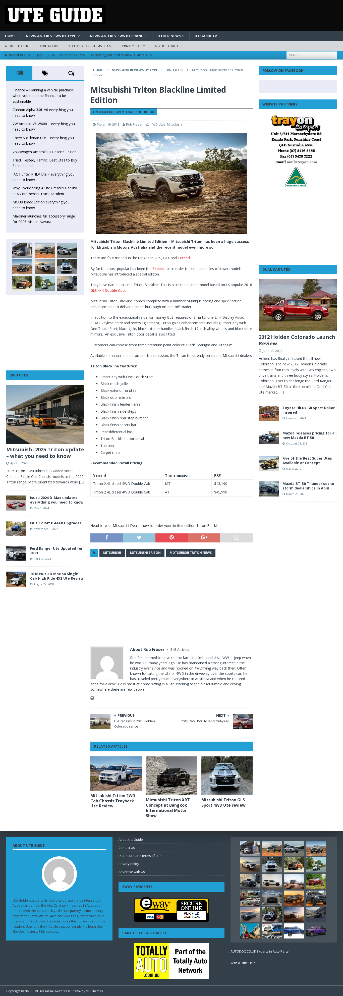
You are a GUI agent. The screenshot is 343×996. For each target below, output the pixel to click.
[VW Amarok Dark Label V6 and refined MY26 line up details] (316, 914)
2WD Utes (19, 375)
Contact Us (49, 46)
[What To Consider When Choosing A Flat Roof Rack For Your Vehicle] (272, 930)
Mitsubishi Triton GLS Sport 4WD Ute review (223, 802)
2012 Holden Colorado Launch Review (297, 340)
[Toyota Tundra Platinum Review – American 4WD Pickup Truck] (250, 914)
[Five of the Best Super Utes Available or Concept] (269, 463)
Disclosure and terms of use (90, 46)
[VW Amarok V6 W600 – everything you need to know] (67, 250)
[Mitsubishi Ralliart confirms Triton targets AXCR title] (316, 881)
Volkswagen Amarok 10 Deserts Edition (45, 151)
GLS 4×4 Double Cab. (108, 290)
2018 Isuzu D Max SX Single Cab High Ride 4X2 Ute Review (57, 576)
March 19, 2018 (108, 124)
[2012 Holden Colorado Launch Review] (298, 305)
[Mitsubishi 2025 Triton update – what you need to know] (45, 414)
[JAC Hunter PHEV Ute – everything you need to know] (22, 283)
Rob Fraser (134, 124)
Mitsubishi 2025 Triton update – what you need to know (45, 452)
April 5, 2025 (19, 463)
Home (10, 35)
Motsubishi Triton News (191, 552)
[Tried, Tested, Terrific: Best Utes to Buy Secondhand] (67, 266)
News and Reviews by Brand (117, 35)
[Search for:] (312, 54)
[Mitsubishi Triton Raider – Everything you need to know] (294, 914)
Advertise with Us (168, 46)
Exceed (184, 257)
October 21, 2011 (297, 443)
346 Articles (179, 649)
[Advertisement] (171, 598)
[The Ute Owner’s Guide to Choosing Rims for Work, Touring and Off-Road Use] (294, 881)
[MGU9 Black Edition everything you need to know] (67, 283)
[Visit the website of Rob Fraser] (92, 698)
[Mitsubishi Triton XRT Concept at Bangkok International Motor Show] (171, 775)
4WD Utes (158, 124)
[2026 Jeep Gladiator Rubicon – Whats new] (316, 930)
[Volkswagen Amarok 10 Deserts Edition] (45, 266)
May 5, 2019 (293, 468)
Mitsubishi (175, 124)
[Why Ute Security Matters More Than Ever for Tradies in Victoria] (250, 930)
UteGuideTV (206, 35)
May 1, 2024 (41, 508)
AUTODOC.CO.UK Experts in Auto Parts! (260, 951)
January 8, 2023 (296, 418)
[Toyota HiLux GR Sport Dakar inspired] (269, 413)
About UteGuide (17, 46)
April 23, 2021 (42, 559)
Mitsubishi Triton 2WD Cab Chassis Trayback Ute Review (112, 801)
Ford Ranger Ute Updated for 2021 (56, 550)
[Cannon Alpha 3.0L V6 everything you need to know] (45, 250)
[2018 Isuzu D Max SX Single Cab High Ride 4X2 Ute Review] (16, 579)
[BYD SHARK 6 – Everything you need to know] (272, 914)
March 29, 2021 (296, 494)
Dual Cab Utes (276, 269)
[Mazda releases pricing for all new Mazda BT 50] (269, 437)
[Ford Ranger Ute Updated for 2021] (16, 553)
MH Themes (94, 991)
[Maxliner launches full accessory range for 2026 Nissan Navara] (272, 881)
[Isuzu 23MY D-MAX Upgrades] (16, 528)
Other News (169, 35)
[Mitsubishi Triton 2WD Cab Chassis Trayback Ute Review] (116, 773)
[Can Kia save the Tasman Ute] (316, 898)
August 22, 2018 (44, 584)
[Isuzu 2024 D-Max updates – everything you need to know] (16, 503)
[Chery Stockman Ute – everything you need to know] (22, 266)
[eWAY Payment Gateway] (171, 919)
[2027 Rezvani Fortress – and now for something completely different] (272, 898)
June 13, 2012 (272, 350)
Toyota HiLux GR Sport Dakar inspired (308, 410)
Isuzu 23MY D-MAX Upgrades (56, 523)
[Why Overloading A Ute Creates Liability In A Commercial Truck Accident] (45, 283)
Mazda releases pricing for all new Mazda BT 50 (309, 435)
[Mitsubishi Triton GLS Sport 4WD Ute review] (227, 775)
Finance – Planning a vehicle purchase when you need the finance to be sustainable (43, 96)
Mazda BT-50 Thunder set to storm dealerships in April (308, 485)
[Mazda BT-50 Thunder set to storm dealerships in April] (269, 488)
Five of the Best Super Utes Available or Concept (307, 460)
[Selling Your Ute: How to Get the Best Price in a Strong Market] (250, 898)
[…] (81, 482)
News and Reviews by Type (51, 35)
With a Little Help (243, 963)
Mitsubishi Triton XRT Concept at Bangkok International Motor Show (168, 807)
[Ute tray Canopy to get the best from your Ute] (294, 930)
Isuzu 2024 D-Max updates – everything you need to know (56, 500)
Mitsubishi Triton (145, 552)
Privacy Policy (133, 46)
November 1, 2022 (46, 529)
